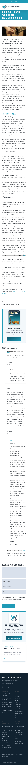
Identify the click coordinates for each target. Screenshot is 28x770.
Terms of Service (6, 762)
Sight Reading (19, 711)
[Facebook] (3, 687)
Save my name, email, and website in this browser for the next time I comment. (13, 600)
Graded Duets (6, 743)
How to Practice (19, 709)
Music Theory (19, 713)
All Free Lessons (20, 694)
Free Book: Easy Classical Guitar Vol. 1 (7, 706)
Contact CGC (18, 741)
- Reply (13, 370)
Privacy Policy (13, 762)
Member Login (19, 743)
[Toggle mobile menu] (25, 6)
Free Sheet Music (7, 702)
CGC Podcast (19, 734)
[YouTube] (8, 687)
